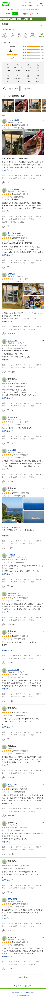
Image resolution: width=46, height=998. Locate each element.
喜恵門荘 (5, 24)
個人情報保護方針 (27, 992)
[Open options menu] (42, 120)
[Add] (41, 24)
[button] (8, 105)
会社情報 (15, 992)
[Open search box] (4, 88)
